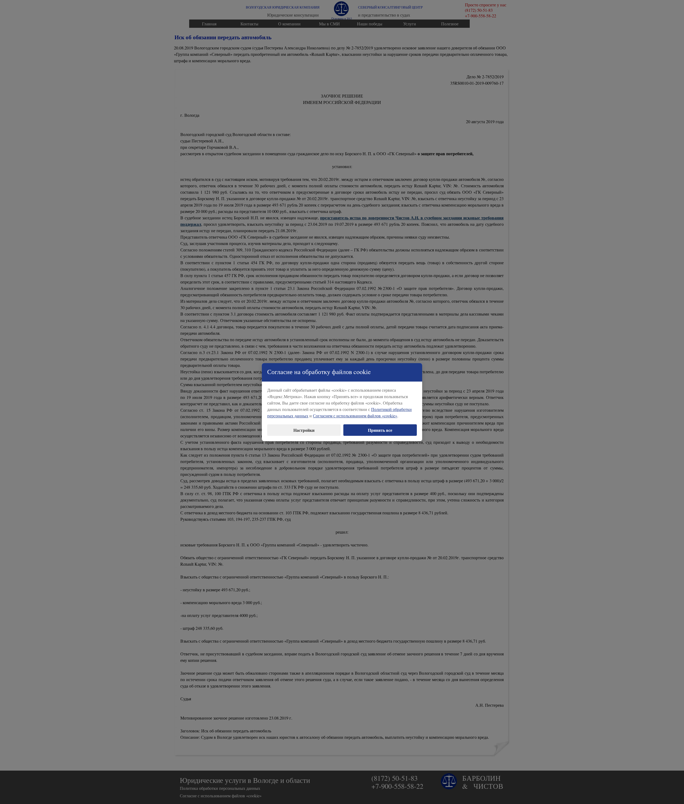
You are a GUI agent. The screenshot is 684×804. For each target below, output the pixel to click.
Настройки (303, 430)
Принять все (380, 430)
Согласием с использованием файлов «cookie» (355, 415)
